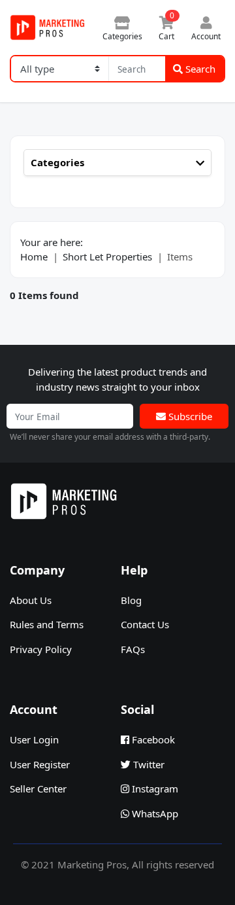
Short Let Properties (107, 256)
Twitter (147, 764)
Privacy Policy (41, 649)
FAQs (133, 649)
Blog (131, 600)
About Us (31, 600)
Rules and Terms (47, 624)
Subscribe (189, 416)
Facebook (152, 739)
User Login (34, 739)
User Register (40, 764)
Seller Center (38, 788)
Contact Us (145, 624)
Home (34, 256)
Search (199, 68)
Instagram (153, 788)
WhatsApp (153, 813)
